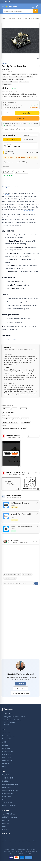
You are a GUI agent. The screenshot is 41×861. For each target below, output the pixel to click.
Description (6, 187)
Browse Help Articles (22, 693)
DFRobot (29, 77)
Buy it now (20, 118)
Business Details (7, 793)
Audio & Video (22, 18)
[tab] (12, 139)
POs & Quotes (6, 787)
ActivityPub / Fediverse (9, 817)
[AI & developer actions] (36, 66)
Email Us (22, 683)
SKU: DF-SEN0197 (7, 72)
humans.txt (5, 829)
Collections (11, 18)
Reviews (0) (17, 187)
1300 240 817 (21, 688)
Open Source (6, 757)
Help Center (6, 775)
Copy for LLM (9, 172)
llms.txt (4, 826)
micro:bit (5, 745)
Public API (5, 823)
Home (3, 18)
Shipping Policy (7, 802)
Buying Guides (6, 754)
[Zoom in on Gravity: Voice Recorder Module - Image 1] (20, 41)
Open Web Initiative (8, 814)
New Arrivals (33, 74)
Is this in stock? (27, 574)
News (4, 766)
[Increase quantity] (12, 113)
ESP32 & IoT (6, 748)
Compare (22, 129)
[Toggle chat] (36, 541)
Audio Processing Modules (19, 74)
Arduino (4, 77)
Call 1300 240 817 (8, 778)
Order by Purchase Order (10, 790)
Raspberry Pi (6, 739)
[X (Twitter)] (2, 837)
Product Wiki (11, 339)
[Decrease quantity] (3, 113)
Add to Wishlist (9, 129)
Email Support (6, 781)
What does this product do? (12, 574)
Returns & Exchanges (9, 805)
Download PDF (34, 436)
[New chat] (33, 541)
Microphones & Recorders (9, 82)
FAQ (3, 799)
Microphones (20, 79)
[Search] (35, 11)
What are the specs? (10, 578)
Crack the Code (7, 760)
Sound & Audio (6, 84)
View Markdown (22, 172)
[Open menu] (3, 7)
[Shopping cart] (37, 6)
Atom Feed (5, 820)
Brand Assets (6, 796)
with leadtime (16, 107)
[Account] (33, 7)
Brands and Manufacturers (17, 77)
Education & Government (10, 784)
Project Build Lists (7, 751)
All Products (5, 74)
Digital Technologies (8, 736)
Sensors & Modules (8, 79)
